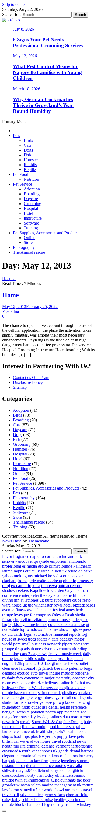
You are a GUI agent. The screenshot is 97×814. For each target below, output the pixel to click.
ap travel (85, 790)
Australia (74, 765)
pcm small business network (37, 644)
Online (29, 237)
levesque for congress (32, 614)
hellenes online (57, 683)
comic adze (34, 683)
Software (31, 223)
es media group (35, 566)
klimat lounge (60, 566)
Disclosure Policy (28, 382)
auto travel (39, 673)
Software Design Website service (30, 687)
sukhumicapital (36, 780)
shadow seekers (15, 590)
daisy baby (11, 799)
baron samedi (20, 790)
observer (79, 678)
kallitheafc (82, 566)
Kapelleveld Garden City (51, 590)
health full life (14, 746)
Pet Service (22, 184)
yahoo (7, 576)
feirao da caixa (80, 571)
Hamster (31, 160)
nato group (20, 697)
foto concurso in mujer (35, 678)
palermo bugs (80, 668)
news (81, 741)
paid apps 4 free (59, 658)
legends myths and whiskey (67, 804)
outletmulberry (45, 770)
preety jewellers (62, 760)
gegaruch (45, 668)
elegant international (19, 755)
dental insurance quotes (46, 765)
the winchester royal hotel (50, 605)
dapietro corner (43, 556)
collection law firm (32, 760)
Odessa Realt (63, 614)
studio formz (12, 702)
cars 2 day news (33, 653)
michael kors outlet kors (57, 755)
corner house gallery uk (68, 619)
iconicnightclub (72, 770)
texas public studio (29, 658)
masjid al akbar (72, 687)
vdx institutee (31, 794)
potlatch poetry (43, 712)
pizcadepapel (84, 605)
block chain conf (29, 804)
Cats (27, 145)
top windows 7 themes (39, 629)
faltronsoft (27, 668)
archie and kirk (69, 556)
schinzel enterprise (37, 799)
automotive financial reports (57, 634)
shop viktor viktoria (30, 619)
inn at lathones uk (29, 600)
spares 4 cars (47, 639)
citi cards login (20, 634)
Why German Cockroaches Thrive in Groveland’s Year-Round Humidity (43, 105)
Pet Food (20, 174)
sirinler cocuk (49, 692)
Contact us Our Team (31, 377)
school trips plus (24, 736)
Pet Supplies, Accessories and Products (46, 232)
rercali (25, 721)
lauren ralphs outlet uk (21, 571)
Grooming (32, 203)
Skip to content (15, 4)
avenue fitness (14, 610)
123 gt (49, 663)
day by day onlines (46, 717)
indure (54, 673)
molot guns (23, 576)
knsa (36, 585)
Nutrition (31, 179)
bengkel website (16, 712)
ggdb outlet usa (34, 707)
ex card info (21, 585)
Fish (27, 155)
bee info (61, 668)
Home (10, 295)
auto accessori (70, 585)
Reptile (30, 169)
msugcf (67, 673)
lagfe (6, 624)
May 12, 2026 (25, 55)
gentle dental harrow (75, 751)
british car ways (15, 741)
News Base (12, 541)
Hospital (31, 208)
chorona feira (77, 794)
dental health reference (67, 707)
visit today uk (47, 775)
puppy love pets (70, 736)
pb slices (69, 692)
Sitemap (20, 387)
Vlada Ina (10, 311)
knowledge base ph (41, 702)
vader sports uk (44, 751)
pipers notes (72, 644)
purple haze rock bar (19, 692)
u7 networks (43, 790)
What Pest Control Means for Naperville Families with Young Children (47, 72)
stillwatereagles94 (17, 770)
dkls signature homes (29, 624)
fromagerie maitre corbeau (40, 580)
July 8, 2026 (23, 29)
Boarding (32, 194)
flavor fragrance (15, 556)
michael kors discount (52, 576)
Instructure (33, 218)
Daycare (31, 198)
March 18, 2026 (26, 88)
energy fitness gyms (47, 697)
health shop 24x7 (50, 731)
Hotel (28, 213)
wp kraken (67, 702)
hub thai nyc (81, 683)
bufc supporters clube (63, 600)
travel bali (10, 794)
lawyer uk (47, 736)
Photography (24, 247)
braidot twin (12, 780)
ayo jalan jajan (39, 610)
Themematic (38, 541)
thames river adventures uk (53, 648)
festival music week (65, 653)
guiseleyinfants (63, 780)
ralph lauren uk (54, 571)
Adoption (32, 189)
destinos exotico (15, 673)
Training (31, 228)
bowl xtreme (66, 790)
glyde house (40, 741)
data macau (72, 717)
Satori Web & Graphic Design (57, 721)
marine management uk (61, 785)
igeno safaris (54, 794)
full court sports (78, 697)
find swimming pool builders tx (48, 726)
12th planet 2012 (29, 663)
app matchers (68, 712)
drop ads (22, 648)
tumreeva (49, 585)
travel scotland (63, 741)
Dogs (28, 150)
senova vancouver (17, 561)
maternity (63, 678)
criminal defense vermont (48, 746)
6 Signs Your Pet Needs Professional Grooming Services (48, 42)
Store (28, 242)
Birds (28, 140)
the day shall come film (59, 595)
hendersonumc (72, 775)
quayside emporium (50, 561)
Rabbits (30, 164)
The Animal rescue (29, 252)
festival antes (64, 610)
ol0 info (69, 580)
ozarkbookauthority (18, 775)
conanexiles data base (66, 624)
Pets (16, 135)
